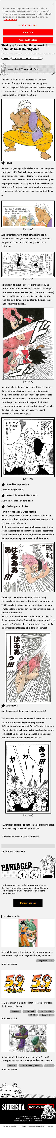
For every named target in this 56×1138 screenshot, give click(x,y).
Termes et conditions (11, 1127)
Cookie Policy (10, 19)
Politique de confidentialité (33, 1127)
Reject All (28, 32)
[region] (28, 22)
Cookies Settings (27, 25)
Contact (50, 1127)
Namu (6, 58)
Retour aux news (28, 902)
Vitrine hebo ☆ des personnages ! (27, 58)
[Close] (52, 4)
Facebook (22, 875)
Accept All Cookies (28, 39)
